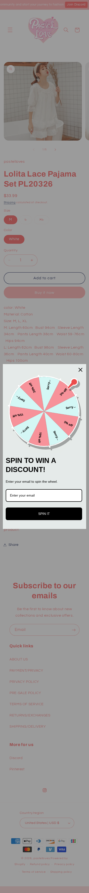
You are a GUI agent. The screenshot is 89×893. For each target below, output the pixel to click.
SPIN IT (44, 514)
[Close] (80, 369)
